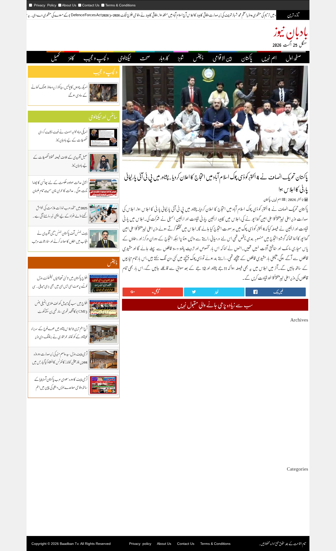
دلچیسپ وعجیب (300, 499)
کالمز (72, 57)
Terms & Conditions (120, 5)
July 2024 (301, 438)
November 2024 (297, 420)
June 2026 (301, 336)
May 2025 (301, 394)
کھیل (55, 57)
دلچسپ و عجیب (96, 57)
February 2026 (298, 354)
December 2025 (297, 363)
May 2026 (301, 341)
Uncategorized (298, 477)
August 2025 (299, 381)
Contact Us (90, 5)
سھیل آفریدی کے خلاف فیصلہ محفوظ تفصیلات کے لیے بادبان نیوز (60, 161)
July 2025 (301, 385)
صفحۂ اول (293, 57)
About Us (69, 5)
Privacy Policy (45, 5)
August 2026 (299, 327)
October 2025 (299, 372)
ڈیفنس (198, 57)
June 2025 (301, 389)
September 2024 (297, 429)
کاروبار (164, 57)
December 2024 (297, 416)
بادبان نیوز (291, 31)
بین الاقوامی (222, 57)
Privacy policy (140, 544)
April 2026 (301, 345)
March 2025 (300, 403)
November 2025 (297, 367)
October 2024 (299, 425)
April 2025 (301, 398)
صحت (145, 57)
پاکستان (246, 57)
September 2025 (297, 376)
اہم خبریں (269, 57)
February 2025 (298, 407)
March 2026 (300, 350)
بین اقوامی (303, 485)
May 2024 (301, 447)
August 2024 (299, 434)
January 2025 (299, 412)
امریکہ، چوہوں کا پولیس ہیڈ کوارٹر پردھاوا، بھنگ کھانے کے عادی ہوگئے (59, 90)
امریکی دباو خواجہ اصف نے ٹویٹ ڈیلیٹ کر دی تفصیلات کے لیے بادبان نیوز (62, 135)
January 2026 (299, 358)
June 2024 (301, 443)
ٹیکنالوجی (124, 57)
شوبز (181, 57)
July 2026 (301, 332)
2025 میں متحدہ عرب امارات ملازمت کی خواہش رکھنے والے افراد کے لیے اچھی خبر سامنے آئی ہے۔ (59, 211)
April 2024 (301, 451)
